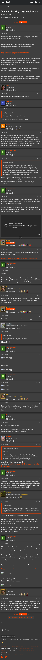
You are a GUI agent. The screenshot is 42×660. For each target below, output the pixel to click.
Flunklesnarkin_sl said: (10, 448)
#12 (40, 355)
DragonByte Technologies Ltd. (27, 650)
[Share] (37, 34)
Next (22, 22)
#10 (40, 316)
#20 (40, 598)
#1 (40, 34)
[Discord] (2, 657)
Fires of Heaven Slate (8, 636)
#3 (40, 109)
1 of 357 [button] (15, 22)
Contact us (5, 639)
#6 (40, 196)
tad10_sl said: (7, 113)
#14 (40, 403)
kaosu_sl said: (7, 162)
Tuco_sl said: (7, 505)
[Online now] (5, 494)
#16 (40, 444)
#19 (40, 544)
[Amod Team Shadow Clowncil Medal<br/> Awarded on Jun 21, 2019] (27, 245)
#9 (40, 295)
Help (31, 639)
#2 (40, 93)
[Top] (39, 639)
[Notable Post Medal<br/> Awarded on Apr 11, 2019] (24, 291)
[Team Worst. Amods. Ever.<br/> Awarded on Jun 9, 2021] (21, 245)
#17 (40, 479)
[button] (3, 2)
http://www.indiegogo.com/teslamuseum (15, 53)
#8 (40, 271)
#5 (40, 158)
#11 (40, 332)
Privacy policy (24, 639)
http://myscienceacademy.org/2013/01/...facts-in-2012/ (20, 258)
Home (36, 639)
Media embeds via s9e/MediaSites (12, 654)
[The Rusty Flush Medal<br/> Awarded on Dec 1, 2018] (27, 291)
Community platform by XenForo (19, 646)
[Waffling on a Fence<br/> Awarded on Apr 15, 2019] (21, 291)
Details (4, 652)
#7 (40, 249)
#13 (40, 382)
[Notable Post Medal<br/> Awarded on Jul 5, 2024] (21, 497)
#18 (40, 501)
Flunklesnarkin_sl (8, 17)
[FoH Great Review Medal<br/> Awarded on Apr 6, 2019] (16, 128)
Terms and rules (14, 639)
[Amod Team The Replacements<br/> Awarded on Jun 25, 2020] (24, 245)
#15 (40, 423)
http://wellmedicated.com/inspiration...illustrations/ (18, 569)
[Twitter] (6, 657)
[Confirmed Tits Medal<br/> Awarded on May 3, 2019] (30, 245)
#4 (40, 132)
